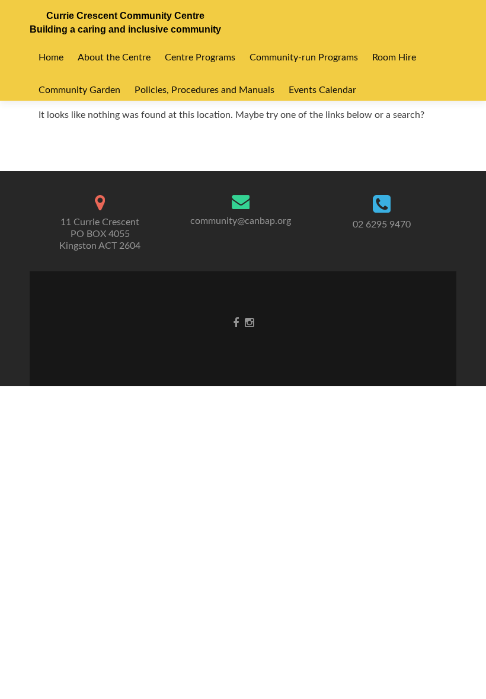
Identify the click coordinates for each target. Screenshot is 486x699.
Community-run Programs (304, 57)
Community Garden (79, 90)
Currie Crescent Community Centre (125, 16)
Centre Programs (200, 57)
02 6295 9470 (382, 224)
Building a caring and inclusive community (125, 29)
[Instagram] (249, 323)
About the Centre (114, 57)
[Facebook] (236, 323)
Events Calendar (322, 90)
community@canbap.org (240, 221)
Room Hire (394, 57)
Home (51, 57)
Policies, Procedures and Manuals (204, 90)
